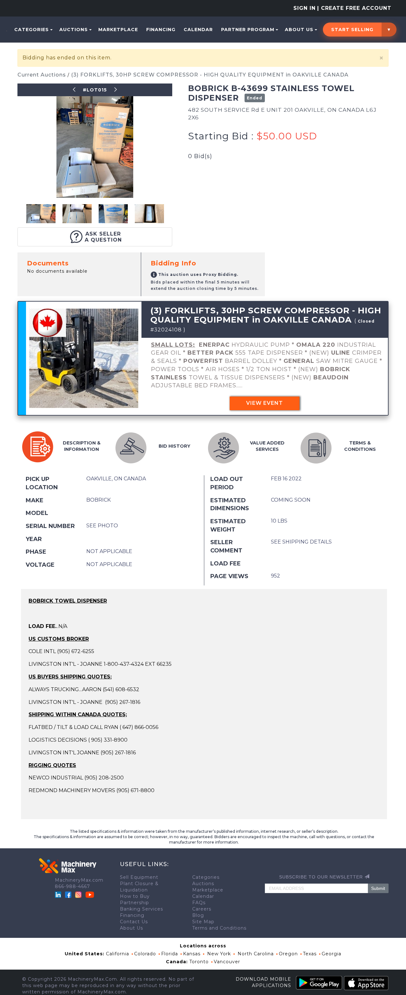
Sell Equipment (139, 877)
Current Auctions (42, 75)
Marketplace (118, 29)
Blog (198, 915)
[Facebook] (68, 894)
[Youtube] (89, 894)
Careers (201, 909)
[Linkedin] (59, 894)
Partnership (134, 902)
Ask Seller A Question (103, 237)
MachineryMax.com (79, 880)
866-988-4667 (72, 886)
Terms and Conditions (219, 928)
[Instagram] (79, 894)
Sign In (304, 8)
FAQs (199, 902)
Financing (160, 29)
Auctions (73, 29)
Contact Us (134, 922)
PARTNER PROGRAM (247, 29)
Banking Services (141, 909)
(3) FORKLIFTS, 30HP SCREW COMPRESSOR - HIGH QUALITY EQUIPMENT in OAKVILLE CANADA (210, 75)
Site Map (203, 922)
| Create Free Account (354, 8)
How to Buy (135, 896)
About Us (299, 29)
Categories (31, 29)
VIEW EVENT (264, 403)
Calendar (198, 29)
